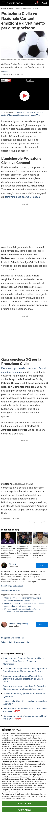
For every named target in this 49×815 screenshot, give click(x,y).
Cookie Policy (20, 798)
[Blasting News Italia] (15, 3)
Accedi (44, 3)
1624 (21, 740)
